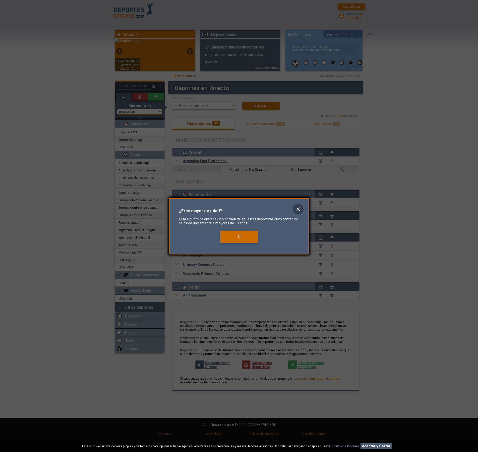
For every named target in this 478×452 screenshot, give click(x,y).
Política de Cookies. (345, 446)
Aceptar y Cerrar (376, 446)
